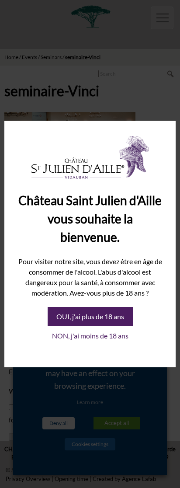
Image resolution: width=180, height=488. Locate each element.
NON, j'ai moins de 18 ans (90, 335)
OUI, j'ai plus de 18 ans (90, 316)
